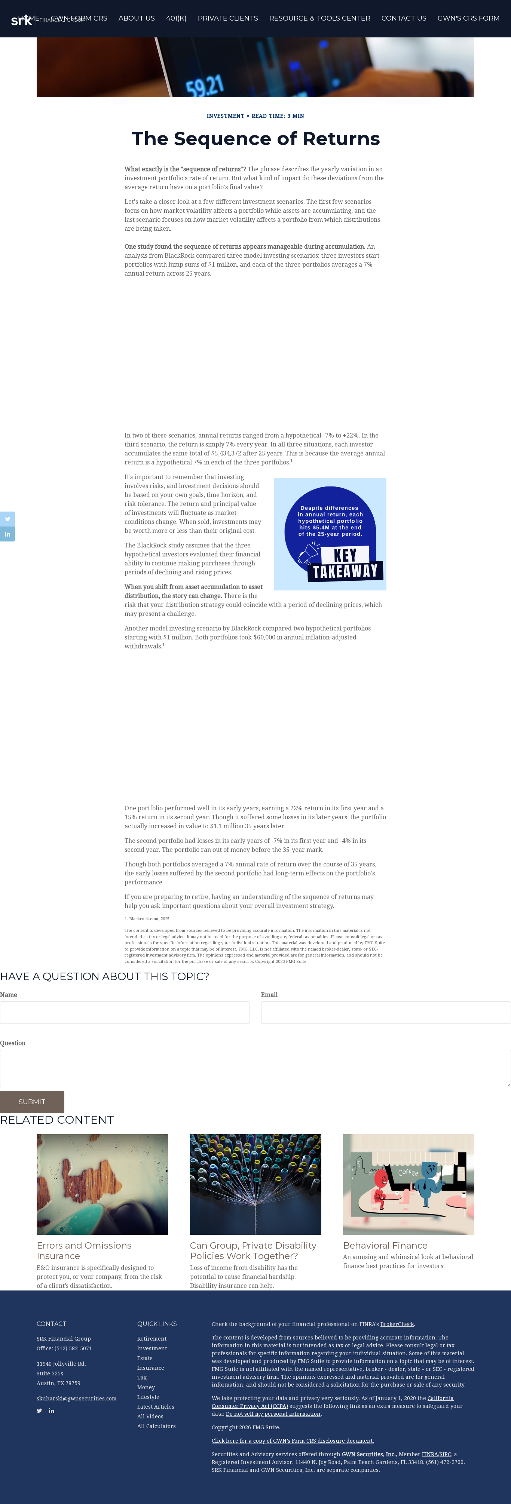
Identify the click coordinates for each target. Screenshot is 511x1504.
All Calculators (156, 1426)
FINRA (430, 1454)
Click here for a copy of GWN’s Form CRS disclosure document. (293, 1441)
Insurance (150, 1368)
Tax (142, 1378)
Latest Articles (155, 1407)
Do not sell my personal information (273, 1414)
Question (12, 1043)
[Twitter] (7, 519)
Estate (145, 1358)
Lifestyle (148, 1397)
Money (146, 1387)
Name (8, 994)
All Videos (150, 1416)
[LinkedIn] (7, 534)
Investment (152, 1348)
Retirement (151, 1339)
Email (269, 994)
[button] (137, 19)
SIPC (445, 1454)
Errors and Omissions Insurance (84, 1251)
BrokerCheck (397, 1324)
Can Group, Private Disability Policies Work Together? (253, 1251)
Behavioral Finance (385, 1245)
